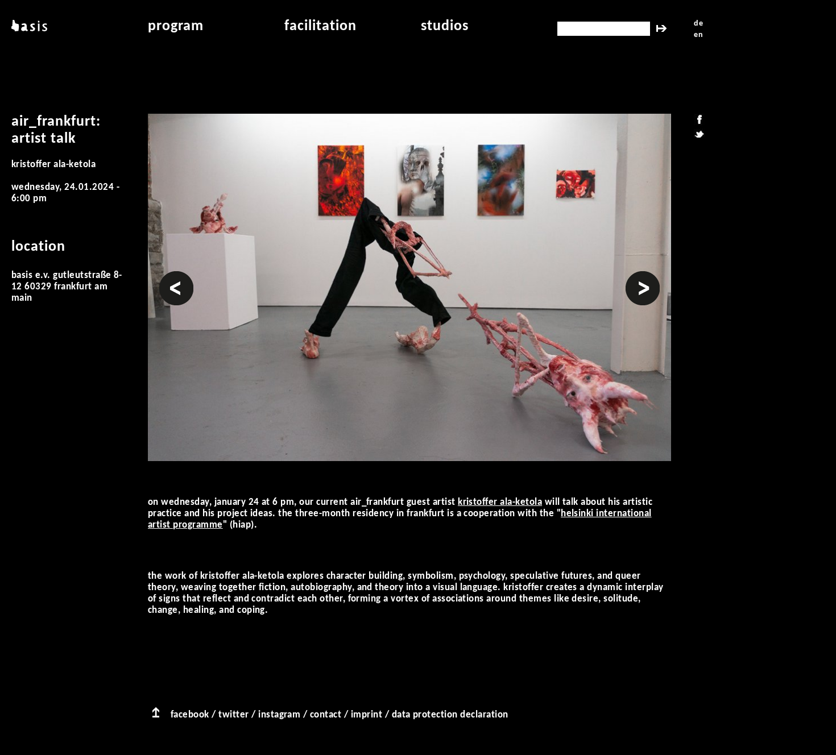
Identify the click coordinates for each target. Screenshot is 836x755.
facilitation (320, 26)
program (176, 26)
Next (635, 276)
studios (445, 26)
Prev (169, 276)
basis (27, 26)
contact (325, 715)
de (698, 23)
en (698, 35)
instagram (279, 715)
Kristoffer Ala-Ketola (500, 502)
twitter (233, 715)
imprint (366, 715)
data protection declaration (450, 715)
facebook (190, 715)
